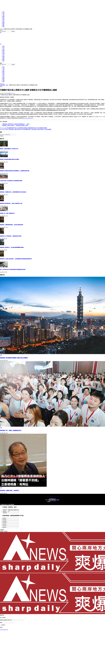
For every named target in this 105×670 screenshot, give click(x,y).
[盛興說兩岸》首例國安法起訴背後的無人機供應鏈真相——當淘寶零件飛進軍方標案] (2, 168)
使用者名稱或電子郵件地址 (6, 620)
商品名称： (5, 509)
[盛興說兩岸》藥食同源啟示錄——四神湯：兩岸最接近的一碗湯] (2, 200)
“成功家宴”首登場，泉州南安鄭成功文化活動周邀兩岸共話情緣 (11, 180)
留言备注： (4, 527)
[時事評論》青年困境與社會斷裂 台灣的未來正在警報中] (4, 156)
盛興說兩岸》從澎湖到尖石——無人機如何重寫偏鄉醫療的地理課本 (12, 247)
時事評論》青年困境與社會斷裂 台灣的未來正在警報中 (9, 159)
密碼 (1, 622)
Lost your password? (4, 629)
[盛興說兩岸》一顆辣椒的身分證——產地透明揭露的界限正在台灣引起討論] (2, 189)
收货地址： (4, 519)
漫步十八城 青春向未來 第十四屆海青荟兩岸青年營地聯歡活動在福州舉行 (13, 269)
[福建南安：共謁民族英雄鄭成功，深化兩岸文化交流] (4, 146)
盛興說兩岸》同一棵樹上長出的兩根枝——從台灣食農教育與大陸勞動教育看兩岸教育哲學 (16, 258)
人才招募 (58, 496)
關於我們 (49, 496)
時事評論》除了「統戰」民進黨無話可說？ (7, 213)
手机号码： (4, 525)
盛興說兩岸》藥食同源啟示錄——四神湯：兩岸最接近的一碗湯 (11, 203)
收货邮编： (4, 521)
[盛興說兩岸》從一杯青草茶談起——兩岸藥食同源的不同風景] (2, 233)
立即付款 (2, 529)
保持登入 (3, 625)
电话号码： (4, 524)
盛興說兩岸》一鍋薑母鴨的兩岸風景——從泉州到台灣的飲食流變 (11, 224)
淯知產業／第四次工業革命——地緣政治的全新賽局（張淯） (15, 125)
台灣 (1, 86)
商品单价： (5, 511)
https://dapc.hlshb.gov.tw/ (28, 118)
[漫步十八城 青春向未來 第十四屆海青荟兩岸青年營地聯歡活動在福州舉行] (4, 266)
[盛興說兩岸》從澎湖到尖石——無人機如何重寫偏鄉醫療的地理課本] (2, 244)
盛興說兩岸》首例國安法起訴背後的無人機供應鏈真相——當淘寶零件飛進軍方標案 (14, 170)
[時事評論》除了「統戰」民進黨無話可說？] (4, 210)
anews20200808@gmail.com (54, 501)
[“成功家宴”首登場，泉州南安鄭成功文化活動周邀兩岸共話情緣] (4, 178)
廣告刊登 (55, 496)
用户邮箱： (4, 522)
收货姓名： (4, 518)
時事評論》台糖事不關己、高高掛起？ (10, 490)
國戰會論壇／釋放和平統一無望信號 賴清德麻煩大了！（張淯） (16, 124)
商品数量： (5, 512)
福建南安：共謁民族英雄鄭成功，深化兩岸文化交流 (9, 148)
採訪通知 (52, 496)
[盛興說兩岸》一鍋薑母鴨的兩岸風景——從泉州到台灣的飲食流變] (2, 222)
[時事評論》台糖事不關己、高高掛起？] (23, 486)
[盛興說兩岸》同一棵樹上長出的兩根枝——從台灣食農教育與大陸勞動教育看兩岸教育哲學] (2, 256)
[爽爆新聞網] (16, 9)
